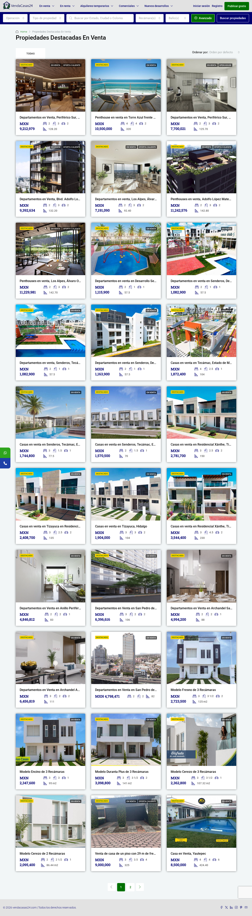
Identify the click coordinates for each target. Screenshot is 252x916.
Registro (217, 5)
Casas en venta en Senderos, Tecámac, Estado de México (60, 444)
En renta (65, 5)
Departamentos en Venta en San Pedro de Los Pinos (132, 608)
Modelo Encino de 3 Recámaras (42, 772)
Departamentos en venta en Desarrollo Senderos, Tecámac (137, 281)
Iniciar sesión (201, 5)
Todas (30, 53)
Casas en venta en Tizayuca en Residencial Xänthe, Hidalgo (62, 526)
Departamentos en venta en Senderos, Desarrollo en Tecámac (139, 363)
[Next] (140, 887)
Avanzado (205, 18)
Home (23, 31)
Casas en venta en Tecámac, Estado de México (204, 363)
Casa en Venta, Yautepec (188, 853)
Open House (225, 65)
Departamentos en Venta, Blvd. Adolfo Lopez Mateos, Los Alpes (65, 199)
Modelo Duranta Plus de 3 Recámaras (121, 772)
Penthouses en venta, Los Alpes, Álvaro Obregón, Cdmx (59, 281)
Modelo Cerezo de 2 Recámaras (42, 853)
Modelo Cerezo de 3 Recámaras (193, 772)
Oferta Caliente (71, 65)
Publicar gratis (237, 6)
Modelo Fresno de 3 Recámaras (193, 690)
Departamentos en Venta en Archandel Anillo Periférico (59, 690)
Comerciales (127, 5)
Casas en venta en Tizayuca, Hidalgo (121, 526)
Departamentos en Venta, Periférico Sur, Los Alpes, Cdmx (60, 117)
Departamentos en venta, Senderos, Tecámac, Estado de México (65, 363)
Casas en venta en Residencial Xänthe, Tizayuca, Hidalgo (211, 526)
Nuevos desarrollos (157, 5)
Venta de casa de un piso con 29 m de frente (126, 853)
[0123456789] (5, 453)
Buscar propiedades (233, 18)
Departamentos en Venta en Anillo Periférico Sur (54, 608)
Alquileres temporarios (94, 5)
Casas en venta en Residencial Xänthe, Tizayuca (205, 444)
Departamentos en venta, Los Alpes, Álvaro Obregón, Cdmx (137, 199)
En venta (44, 5)
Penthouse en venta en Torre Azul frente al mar (128, 117)
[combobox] (15, 18)
